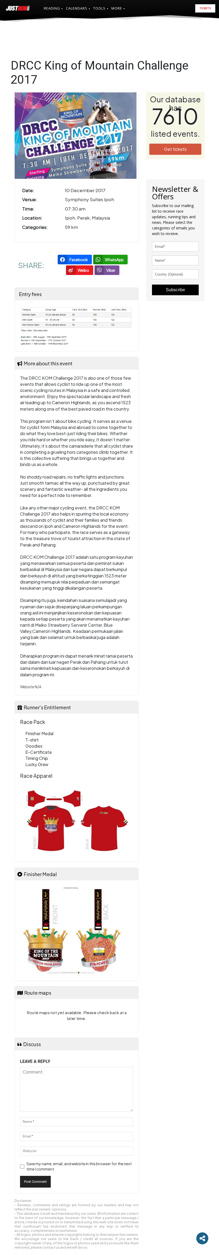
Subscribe (175, 290)
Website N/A (30, 687)
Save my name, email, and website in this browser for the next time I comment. (79, 1166)
